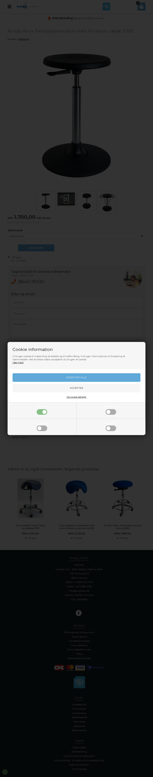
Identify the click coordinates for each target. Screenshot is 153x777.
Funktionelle (42, 423)
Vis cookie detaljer (76, 396)
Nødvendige (42, 407)
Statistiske (111, 423)
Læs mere (18, 362)
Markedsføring (111, 407)
